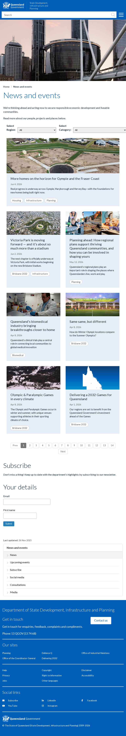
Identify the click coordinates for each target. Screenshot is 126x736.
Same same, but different (88, 321)
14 (112, 445)
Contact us (101, 620)
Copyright (47, 670)
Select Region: (11, 127)
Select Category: (65, 127)
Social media (17, 577)
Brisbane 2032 (19, 273)
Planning (51, 200)
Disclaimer (87, 670)
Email (6, 496)
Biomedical (17, 355)
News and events (17, 547)
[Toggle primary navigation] (121, 14)
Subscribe (15, 569)
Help (4, 670)
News (13, 554)
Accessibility (88, 675)
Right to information (52, 675)
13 (104, 445)
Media (13, 592)
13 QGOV (17, 633)
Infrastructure (34, 200)
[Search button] (113, 14)
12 (96, 445)
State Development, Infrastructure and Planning (39, 6)
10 (81, 445)
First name (9, 510)
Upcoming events (20, 562)
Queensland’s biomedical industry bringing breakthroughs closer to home (32, 325)
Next (63, 451)
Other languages (50, 680)
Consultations (18, 584)
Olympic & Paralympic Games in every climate (31, 397)
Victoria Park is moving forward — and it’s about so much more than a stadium (30, 244)
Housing (16, 200)
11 (89, 445)
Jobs (4, 680)
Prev (15, 445)
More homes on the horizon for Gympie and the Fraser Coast (54, 178)
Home (6, 86)
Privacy (6, 675)
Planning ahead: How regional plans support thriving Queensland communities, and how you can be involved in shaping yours (92, 248)
